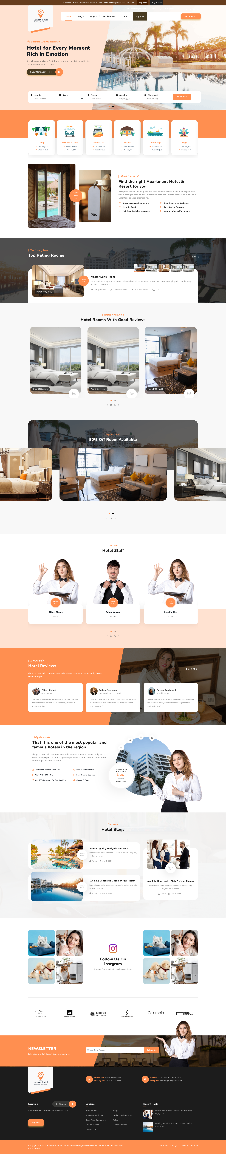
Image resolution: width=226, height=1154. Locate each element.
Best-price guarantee (96, 1120)
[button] (109, 106)
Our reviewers (92, 1124)
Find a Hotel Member (122, 1115)
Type (65, 95)
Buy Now (140, 16)
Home (68, 16)
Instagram (175, 1145)
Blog (80, 16)
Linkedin (194, 1145)
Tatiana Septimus (50, 690)
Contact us (91, 1129)
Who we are (91, 1110)
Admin (94, 861)
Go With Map (61, 1104)
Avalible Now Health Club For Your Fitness (170, 881)
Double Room (99, 277)
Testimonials (109, 16)
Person (93, 95)
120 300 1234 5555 (171, 8)
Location (37, 95)
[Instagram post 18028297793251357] (41, 971)
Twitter (185, 1145)
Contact (125, 16)
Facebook (164, 1145)
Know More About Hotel (41, 72)
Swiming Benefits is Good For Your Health (112, 880)
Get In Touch (191, 16)
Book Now (182, 96)
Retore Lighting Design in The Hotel (109, 848)
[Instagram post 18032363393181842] (69, 971)
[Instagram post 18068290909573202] (41, 943)
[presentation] (190, 78)
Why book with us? (94, 1115)
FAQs (115, 1110)
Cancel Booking (120, 1124)
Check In (123, 95)
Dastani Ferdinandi (108, 690)
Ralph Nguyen (55, 612)
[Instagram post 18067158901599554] (69, 943)
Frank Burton (171, 612)
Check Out (152, 95)
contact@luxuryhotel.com (143, 8)
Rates (115, 1120)
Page (92, 16)
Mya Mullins (113, 612)
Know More (76, 193)
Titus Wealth (163, 690)
